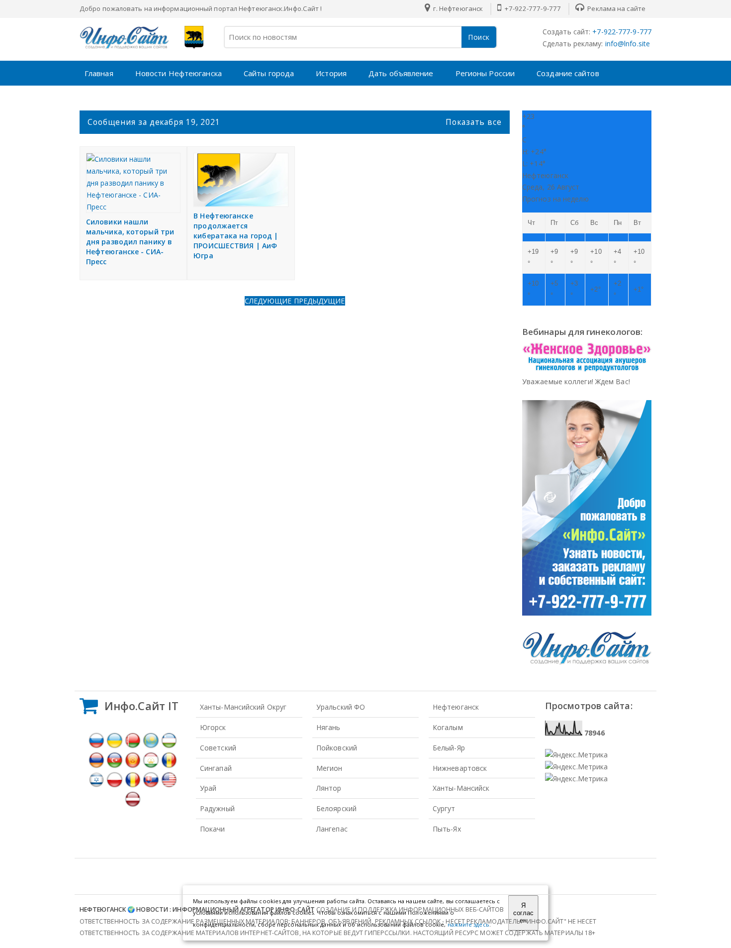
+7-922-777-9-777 (532, 8)
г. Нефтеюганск (457, 8)
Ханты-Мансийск (461, 788)
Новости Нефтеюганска (178, 73)
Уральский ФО (340, 707)
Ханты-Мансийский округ (243, 707)
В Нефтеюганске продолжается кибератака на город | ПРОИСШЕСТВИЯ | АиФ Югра (235, 235)
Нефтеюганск (456, 707)
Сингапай (216, 768)
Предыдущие (319, 301)
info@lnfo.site (626, 43)
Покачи (212, 829)
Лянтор (329, 788)
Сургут (444, 808)
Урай (208, 788)
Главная (99, 73)
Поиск (479, 37)
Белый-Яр (449, 747)
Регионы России (485, 73)
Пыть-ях (447, 829)
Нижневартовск (460, 768)
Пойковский (336, 747)
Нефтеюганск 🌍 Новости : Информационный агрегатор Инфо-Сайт (197, 909)
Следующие (269, 301)
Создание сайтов (568, 73)
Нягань (328, 727)
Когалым (448, 727)
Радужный (217, 808)
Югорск (213, 727)
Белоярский (336, 808)
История (331, 73)
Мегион (329, 768)
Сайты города (269, 73)
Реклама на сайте (615, 8)
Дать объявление (401, 73)
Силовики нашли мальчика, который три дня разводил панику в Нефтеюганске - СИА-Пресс (130, 241)
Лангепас (332, 829)
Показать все (474, 121)
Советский (218, 747)
